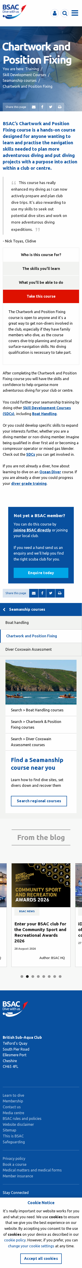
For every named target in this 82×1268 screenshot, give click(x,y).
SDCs (30, 454)
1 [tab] (21, 976)
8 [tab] (60, 976)
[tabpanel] (41, 915)
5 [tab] (43, 976)
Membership (13, 1101)
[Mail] (33, 107)
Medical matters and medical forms (32, 1170)
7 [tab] (54, 976)
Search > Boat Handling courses (37, 710)
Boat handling (17, 622)
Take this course (41, 296)
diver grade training (29, 483)
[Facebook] (42, 107)
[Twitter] (50, 107)
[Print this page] (59, 107)
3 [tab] (32, 976)
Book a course (14, 1164)
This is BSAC (13, 1136)
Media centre (13, 1113)
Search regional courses (39, 801)
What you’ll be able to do (41, 282)
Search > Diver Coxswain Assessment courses (31, 742)
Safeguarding (14, 1142)
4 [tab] (38, 976)
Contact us (12, 1107)
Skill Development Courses (24, 75)
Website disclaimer (18, 1124)
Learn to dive (13, 1095)
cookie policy (15, 1240)
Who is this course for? (41, 255)
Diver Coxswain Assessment (28, 649)
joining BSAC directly (32, 530)
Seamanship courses (20, 80)
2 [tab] (27, 976)
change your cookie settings (31, 1246)
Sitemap (9, 1130)
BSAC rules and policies (22, 1118)
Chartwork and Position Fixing (31, 636)
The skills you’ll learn (41, 269)
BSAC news (27, 911)
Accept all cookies (41, 1258)
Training (32, 69)
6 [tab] (49, 976)
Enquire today (41, 573)
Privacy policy (14, 1158)
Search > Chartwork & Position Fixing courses (36, 725)
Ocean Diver (50, 472)
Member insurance (18, 1176)
